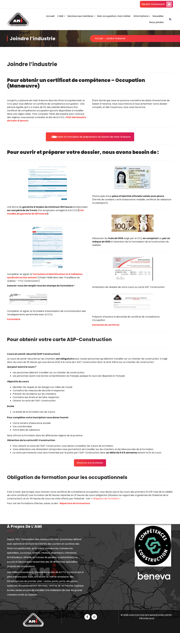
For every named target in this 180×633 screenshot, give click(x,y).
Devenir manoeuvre (153, 4)
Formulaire (13, 319)
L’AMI (60, 16)
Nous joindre (156, 22)
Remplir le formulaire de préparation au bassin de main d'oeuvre (92, 136)
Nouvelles (158, 16)
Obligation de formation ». (106, 498)
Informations (141, 16)
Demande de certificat (105, 324)
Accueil (50, 16)
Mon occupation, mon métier (113, 16)
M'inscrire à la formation (90, 462)
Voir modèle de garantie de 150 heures (45, 212)
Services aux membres (80, 16)
